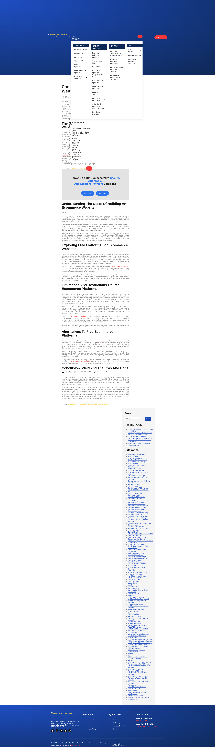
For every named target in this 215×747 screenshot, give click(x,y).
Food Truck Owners (135, 560)
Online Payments (134, 611)
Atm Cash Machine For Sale (137, 460)
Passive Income (133, 615)
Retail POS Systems (96, 93)
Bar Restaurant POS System (138, 488)
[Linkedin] (65, 730)
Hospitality (131, 571)
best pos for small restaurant (138, 505)
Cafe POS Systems (134, 530)
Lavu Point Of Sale (134, 579)
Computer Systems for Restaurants (140, 541)
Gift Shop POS (133, 565)
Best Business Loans (135, 493)
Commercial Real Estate (136, 539)
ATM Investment (134, 463)
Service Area (76, 135)
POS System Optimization (137, 636)
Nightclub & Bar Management (138, 599)
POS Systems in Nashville (98, 113)
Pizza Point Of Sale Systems (138, 625)
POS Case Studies (78, 122)
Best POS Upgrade (134, 511)
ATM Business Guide (135, 458)
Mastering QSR (133, 586)
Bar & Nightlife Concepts (137, 476)
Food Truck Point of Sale (136, 562)
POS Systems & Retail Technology (140, 643)
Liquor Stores (132, 583)
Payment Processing (135, 616)
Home (74, 36)
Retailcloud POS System (80, 72)
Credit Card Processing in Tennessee (115, 77)
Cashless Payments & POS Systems (140, 534)
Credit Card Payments (136, 544)
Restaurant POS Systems (97, 99)
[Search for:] (135, 418)
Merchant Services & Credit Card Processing (116, 53)
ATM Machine (133, 467)
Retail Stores (132, 690)
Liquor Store (96, 67)
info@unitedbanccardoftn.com (147, 726)
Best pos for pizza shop (136, 504)
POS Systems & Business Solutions (140, 639)
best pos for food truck (136, 502)
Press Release (133, 652)
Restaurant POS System (136, 671)
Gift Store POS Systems (97, 82)
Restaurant (132, 660)
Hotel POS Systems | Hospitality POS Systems (98, 74)
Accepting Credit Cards (136, 454)
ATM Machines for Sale (136, 470)
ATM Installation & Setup (136, 462)
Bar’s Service (132, 491)
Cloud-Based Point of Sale (137, 537)
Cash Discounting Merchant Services (116, 69)
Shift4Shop (75, 38)
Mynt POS (78, 57)
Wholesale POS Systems (98, 87)
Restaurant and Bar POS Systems (140, 664)
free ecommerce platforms (76, 316)
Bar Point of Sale (134, 484)
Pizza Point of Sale (134, 623)
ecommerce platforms (100, 341)
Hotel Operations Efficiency (137, 576)
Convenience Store (97, 62)
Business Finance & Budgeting (138, 518)
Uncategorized (133, 699)
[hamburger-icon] (140, 36)
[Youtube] (61, 730)
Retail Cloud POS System (137, 687)
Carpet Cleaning (133, 532)
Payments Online (134, 622)
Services (75, 40)
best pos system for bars (137, 507)
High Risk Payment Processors (114, 61)
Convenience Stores (135, 542)
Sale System (132, 694)
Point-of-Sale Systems (136, 630)
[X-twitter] (57, 730)
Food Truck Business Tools (137, 558)
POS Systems (132, 637)
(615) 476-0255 (141, 720)
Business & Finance (135, 514)
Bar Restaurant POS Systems (138, 490)
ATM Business (133, 456)
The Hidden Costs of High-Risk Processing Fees (139, 444)
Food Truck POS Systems (137, 564)
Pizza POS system (134, 627)
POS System (132, 632)
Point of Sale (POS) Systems (138, 629)
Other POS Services (78, 77)
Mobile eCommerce (94, 405)
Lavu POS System (80, 50)
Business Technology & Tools (138, 528)
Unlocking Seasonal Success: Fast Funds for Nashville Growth (140, 433)
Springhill (75, 160)
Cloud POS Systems (135, 535)
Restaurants (132, 685)
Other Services (133, 613)
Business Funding (134, 55)
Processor (131, 653)
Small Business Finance (136, 695)
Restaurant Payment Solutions (132, 61)
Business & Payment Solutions (138, 516)
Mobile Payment (133, 593)
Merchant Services (134, 588)
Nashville (105, 405)
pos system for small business (138, 634)
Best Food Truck (134, 495)
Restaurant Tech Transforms (138, 676)
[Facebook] (52, 730)
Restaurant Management (137, 669)
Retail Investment (134, 688)
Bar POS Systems (134, 486)
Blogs (74, 164)
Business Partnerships (136, 527)
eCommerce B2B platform (77, 405)
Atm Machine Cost (134, 469)
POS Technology (134, 648)
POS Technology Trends (136, 650)
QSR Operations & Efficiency (138, 657)
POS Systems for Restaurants (138, 644)
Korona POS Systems (78, 66)
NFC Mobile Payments (136, 597)
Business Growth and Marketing (139, 523)
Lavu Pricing (78, 53)
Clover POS (78, 61)
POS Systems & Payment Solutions (140, 641)
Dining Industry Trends (136, 553)
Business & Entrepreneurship (138, 513)
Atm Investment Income (136, 465)
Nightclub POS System (136, 604)
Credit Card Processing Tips (138, 546)
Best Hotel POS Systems (136, 497)
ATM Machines (131, 51)
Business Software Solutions (95, 55)
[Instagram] (69, 730)
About (74, 125)
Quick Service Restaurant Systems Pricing (98, 106)
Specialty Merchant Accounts (138, 697)
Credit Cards (132, 548)
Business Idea (133, 525)
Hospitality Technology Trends (139, 572)
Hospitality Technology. (136, 574)
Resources (75, 119)
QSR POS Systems (134, 659)
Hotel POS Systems (135, 578)
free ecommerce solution (119, 266)
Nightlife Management (136, 609)
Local (130, 585)
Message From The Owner (81, 128)
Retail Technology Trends (137, 692)
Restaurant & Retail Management (139, 662)
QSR (129, 655)
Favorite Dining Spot (135, 555)
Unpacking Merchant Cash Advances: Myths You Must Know (140, 437)
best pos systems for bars (137, 509)
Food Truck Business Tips (137, 557)
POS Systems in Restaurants (138, 646)
